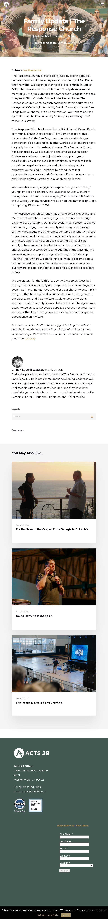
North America (32, 70)
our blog (29, 338)
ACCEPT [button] (66, 915)
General (58, 36)
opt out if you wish (48, 915)
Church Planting (41, 36)
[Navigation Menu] (102, 4)
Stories (72, 36)
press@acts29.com (34, 791)
